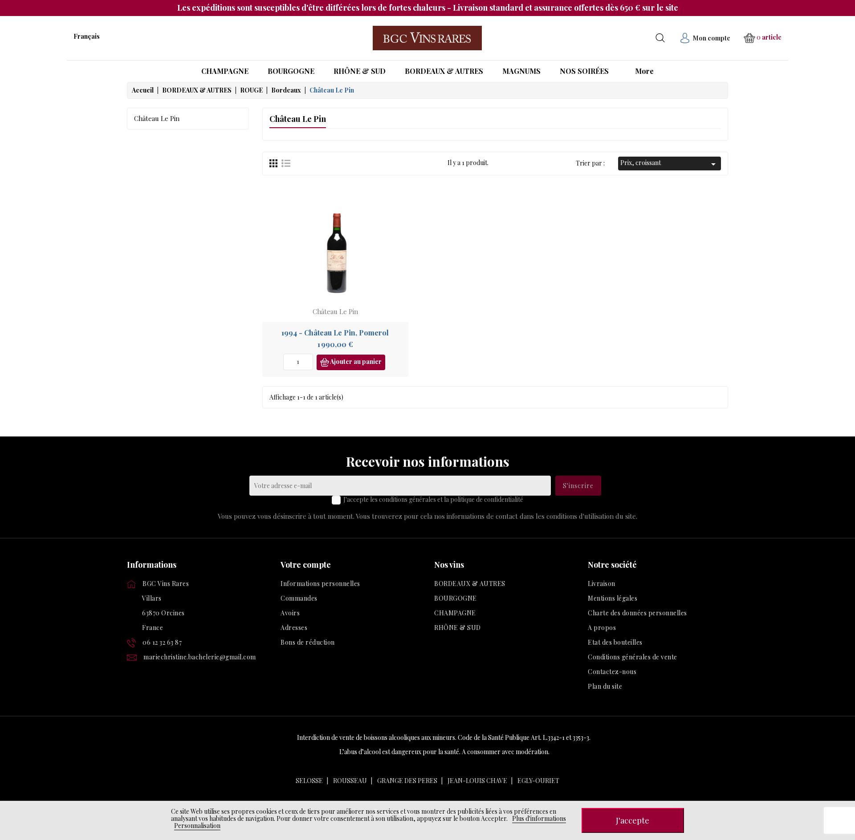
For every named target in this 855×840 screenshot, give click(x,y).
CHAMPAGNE (455, 613)
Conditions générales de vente (632, 657)
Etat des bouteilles (615, 642)
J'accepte (632, 820)
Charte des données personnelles (637, 613)
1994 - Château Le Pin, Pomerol (335, 332)
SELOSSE (309, 780)
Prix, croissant (669, 164)
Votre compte (306, 564)
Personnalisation (197, 825)
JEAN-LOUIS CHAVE (477, 780)
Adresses (294, 627)
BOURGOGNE (455, 598)
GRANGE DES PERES (407, 780)
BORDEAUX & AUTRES (469, 583)
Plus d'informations (539, 818)
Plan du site (605, 686)
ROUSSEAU (350, 780)
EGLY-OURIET (538, 780)
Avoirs (290, 613)
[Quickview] (395, 217)
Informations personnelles (320, 583)
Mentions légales (612, 598)
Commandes (299, 598)
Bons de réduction (308, 642)
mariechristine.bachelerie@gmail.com (199, 657)
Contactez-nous (612, 671)
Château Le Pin (156, 118)
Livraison (601, 583)
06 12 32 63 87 (162, 642)
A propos (602, 627)
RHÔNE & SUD (457, 627)
